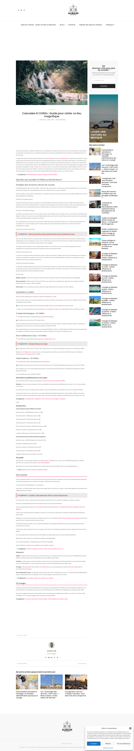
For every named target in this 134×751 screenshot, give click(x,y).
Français (109, 25)
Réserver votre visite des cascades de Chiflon (34, 469)
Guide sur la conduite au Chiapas (49, 309)
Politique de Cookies (43, 747)
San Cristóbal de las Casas (48, 339)
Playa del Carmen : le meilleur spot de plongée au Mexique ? (110, 195)
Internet (39, 507)
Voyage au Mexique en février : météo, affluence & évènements (109, 324)
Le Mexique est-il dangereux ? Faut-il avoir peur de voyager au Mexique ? (45, 399)
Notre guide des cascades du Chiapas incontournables (42, 174)
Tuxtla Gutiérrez (45, 361)
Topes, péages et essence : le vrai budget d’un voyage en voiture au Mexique (110, 244)
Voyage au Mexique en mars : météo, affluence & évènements (109, 268)
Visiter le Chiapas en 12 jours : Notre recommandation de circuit (45, 549)
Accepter (94, 743)
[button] (130, 728)
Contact (21, 747)
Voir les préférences (123, 743)
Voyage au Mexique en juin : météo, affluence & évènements (109, 290)
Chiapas (63, 158)
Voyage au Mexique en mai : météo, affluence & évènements (109, 279)
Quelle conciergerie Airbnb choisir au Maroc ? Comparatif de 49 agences (110, 221)
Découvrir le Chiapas (22, 635)
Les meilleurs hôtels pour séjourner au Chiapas (40, 578)
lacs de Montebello (44, 462)
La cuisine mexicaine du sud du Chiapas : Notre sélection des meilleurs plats (46, 599)
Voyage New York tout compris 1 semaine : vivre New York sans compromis (75, 694)
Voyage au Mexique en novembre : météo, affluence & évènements (109, 257)
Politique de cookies (108, 747)
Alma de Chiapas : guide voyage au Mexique (38, 25)
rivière (50, 158)
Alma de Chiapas (73, 567)
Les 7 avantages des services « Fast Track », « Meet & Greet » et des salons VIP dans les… (49, 695)
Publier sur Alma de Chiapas (90, 25)
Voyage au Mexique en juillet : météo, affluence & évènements (109, 301)
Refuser (108, 743)
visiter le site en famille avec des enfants (69, 518)
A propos (71, 25)
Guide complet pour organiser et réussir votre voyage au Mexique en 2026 (110, 232)
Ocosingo (43, 567)
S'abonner (103, 86)
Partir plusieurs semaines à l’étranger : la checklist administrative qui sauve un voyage (27, 695)
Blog (62, 25)
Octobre (42, 281)
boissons (52, 593)
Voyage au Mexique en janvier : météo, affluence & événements (109, 313)
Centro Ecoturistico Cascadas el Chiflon (54, 380)
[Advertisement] (67, 40)
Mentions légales (31, 747)
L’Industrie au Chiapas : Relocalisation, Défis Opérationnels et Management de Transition (110, 208)
